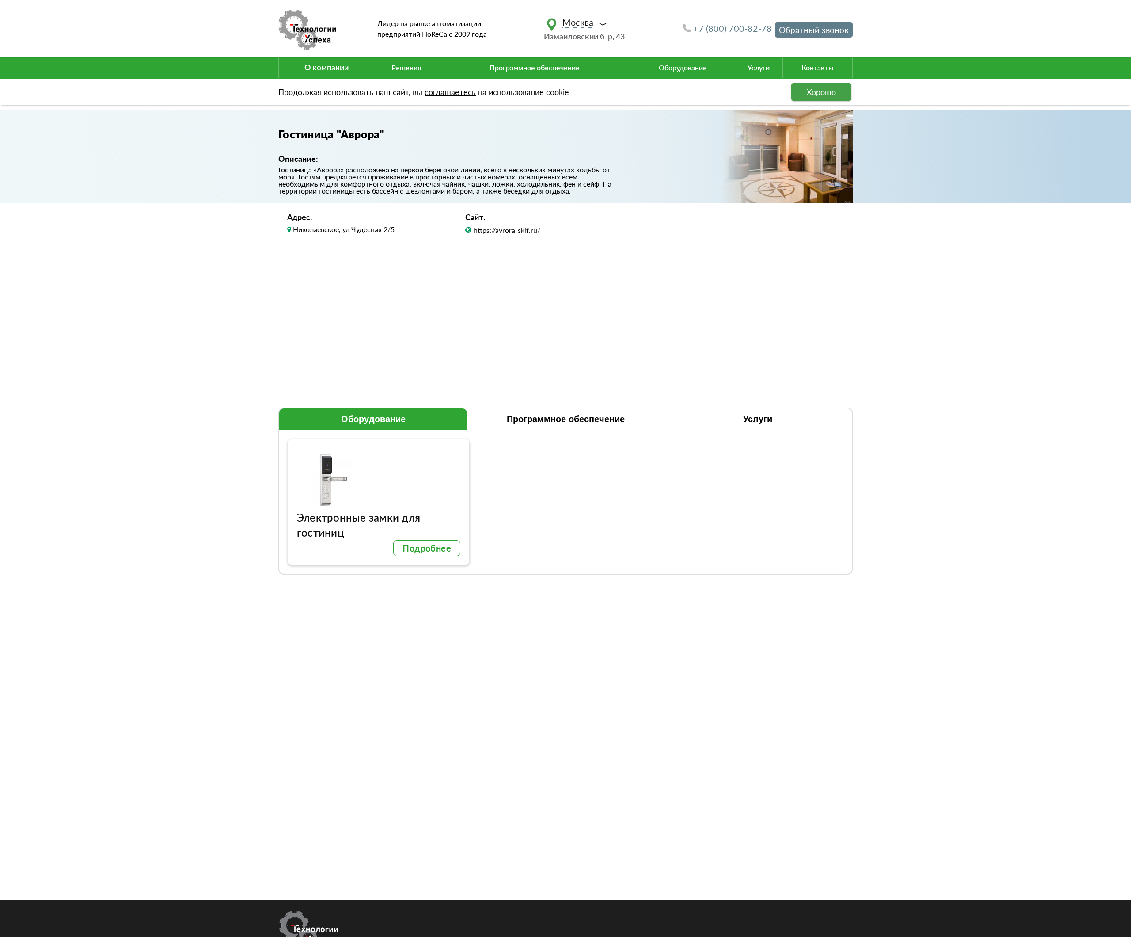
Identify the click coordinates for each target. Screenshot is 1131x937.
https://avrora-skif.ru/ (507, 230)
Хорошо (821, 92)
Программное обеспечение (535, 67)
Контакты (817, 67)
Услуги (759, 67)
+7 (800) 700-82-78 (732, 28)
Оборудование (683, 67)
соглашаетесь (450, 92)
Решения (406, 67)
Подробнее (426, 548)
